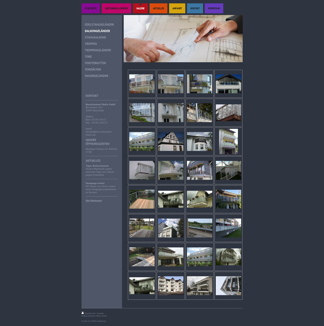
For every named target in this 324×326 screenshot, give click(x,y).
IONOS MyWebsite (98, 321)
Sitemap (100, 313)
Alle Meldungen (94, 200)
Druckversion (90, 313)
